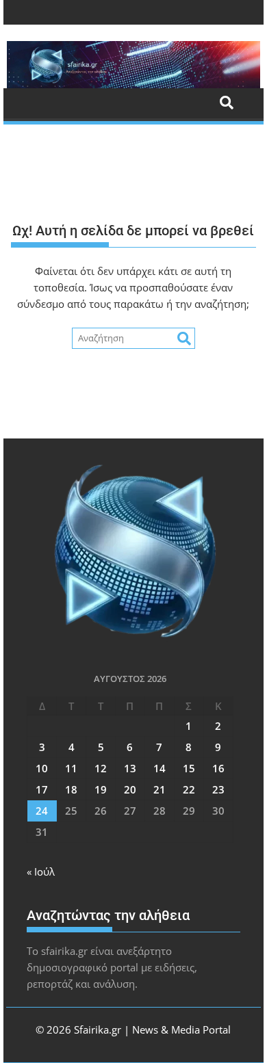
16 (218, 768)
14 (159, 768)
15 (189, 768)
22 (189, 789)
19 (100, 789)
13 (130, 768)
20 (130, 789)
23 (218, 789)
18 (71, 789)
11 (71, 768)
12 (100, 768)
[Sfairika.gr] (133, 64)
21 (159, 789)
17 (42, 789)
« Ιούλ (41, 871)
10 (42, 768)
